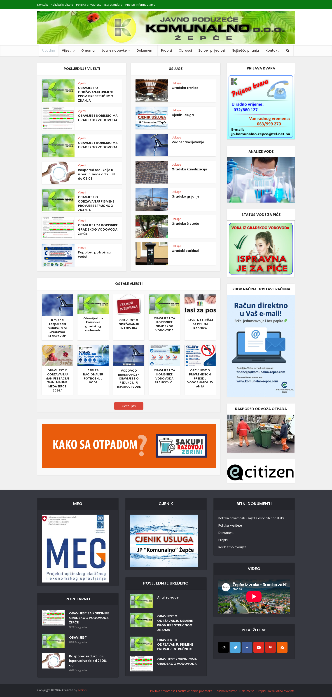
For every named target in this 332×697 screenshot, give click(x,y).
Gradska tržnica (185, 88)
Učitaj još (129, 406)
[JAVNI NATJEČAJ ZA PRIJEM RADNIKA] (200, 304)
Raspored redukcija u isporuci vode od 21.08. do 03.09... (97, 174)
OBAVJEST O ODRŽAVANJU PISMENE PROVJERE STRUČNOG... (176, 644)
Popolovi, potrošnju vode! (94, 254)
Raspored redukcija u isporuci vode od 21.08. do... (88, 661)
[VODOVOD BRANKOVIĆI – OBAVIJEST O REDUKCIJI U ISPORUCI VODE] (128, 355)
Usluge (176, 83)
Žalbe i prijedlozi (212, 50)
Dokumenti (145, 50)
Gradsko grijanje (185, 196)
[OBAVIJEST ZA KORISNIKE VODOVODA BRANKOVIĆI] (164, 355)
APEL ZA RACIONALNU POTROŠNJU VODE (93, 376)
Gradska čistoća (185, 223)
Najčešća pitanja (245, 50)
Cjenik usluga (183, 115)
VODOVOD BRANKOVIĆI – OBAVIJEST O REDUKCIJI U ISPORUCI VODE (129, 378)
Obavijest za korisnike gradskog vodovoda (93, 324)
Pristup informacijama (140, 4)
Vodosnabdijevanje (188, 142)
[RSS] (282, 647)
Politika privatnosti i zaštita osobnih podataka (251, 518)
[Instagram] (223, 647)
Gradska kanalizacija (189, 169)
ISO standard (113, 4)
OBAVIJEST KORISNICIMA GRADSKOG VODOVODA (98, 117)
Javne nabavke (114, 50)
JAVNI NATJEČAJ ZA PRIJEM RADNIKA (200, 324)
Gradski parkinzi (185, 250)
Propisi (166, 50)
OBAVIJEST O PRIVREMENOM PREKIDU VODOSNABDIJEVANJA (200, 378)
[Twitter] (235, 647)
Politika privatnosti (88, 4)
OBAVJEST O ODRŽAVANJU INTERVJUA (129, 324)
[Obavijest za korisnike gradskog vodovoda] (93, 303)
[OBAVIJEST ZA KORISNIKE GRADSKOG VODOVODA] (164, 303)
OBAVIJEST (78, 637)
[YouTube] (258, 647)
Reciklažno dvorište (232, 547)
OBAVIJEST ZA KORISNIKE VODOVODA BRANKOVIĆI (164, 376)
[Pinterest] (270, 647)
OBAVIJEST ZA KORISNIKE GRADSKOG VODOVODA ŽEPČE (98, 229)
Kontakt (42, 4)
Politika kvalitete (62, 4)
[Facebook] (247, 647)
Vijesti (66, 50)
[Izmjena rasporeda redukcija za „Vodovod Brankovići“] (57, 304)
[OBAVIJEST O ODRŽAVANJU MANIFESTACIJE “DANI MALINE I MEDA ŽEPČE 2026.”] (57, 355)
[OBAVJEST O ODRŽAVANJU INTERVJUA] (128, 304)
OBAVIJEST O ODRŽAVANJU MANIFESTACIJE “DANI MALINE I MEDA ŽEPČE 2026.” (57, 380)
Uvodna (48, 50)
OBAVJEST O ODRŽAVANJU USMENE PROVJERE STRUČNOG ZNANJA (95, 94)
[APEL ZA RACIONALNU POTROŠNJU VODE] (93, 355)
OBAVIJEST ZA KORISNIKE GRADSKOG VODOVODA (164, 324)
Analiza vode (168, 597)
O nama (88, 50)
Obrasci (185, 50)
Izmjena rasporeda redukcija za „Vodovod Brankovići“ (57, 328)
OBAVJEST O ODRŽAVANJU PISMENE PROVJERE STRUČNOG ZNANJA (96, 203)
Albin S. (83, 690)
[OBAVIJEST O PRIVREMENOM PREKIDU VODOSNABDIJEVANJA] (200, 355)
